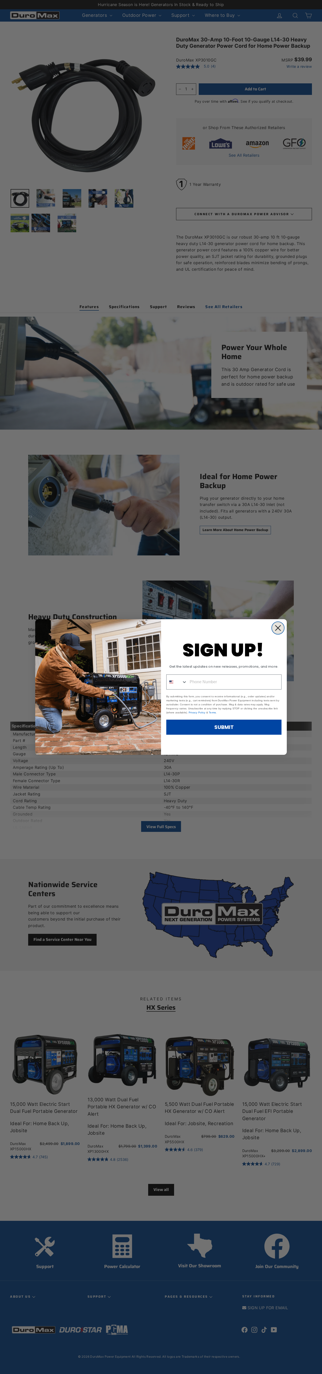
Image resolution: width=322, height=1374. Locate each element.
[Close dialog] (278, 628)
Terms (212, 712)
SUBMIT (224, 727)
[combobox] (177, 682)
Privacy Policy (197, 712)
